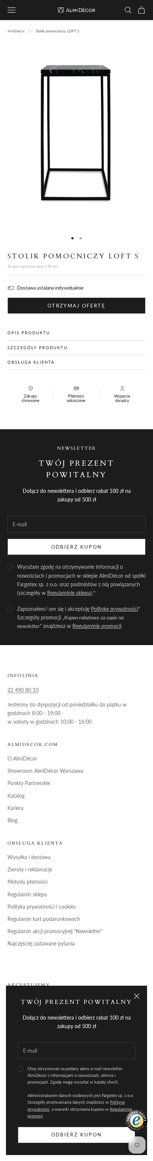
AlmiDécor (16, 31)
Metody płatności (27, 881)
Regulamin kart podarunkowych (43, 919)
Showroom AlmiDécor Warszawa (45, 771)
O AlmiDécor (22, 758)
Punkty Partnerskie (28, 783)
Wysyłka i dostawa (29, 857)
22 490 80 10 (23, 690)
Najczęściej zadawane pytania (41, 943)
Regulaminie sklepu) (69, 593)
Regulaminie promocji (96, 626)
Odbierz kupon (76, 1135)
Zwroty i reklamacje (29, 869)
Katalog (16, 795)
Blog (12, 820)
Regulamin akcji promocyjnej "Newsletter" (54, 931)
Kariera (15, 808)
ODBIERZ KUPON (76, 547)
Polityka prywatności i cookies (41, 906)
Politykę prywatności (114, 609)
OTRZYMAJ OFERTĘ (76, 306)
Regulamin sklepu (27, 894)
